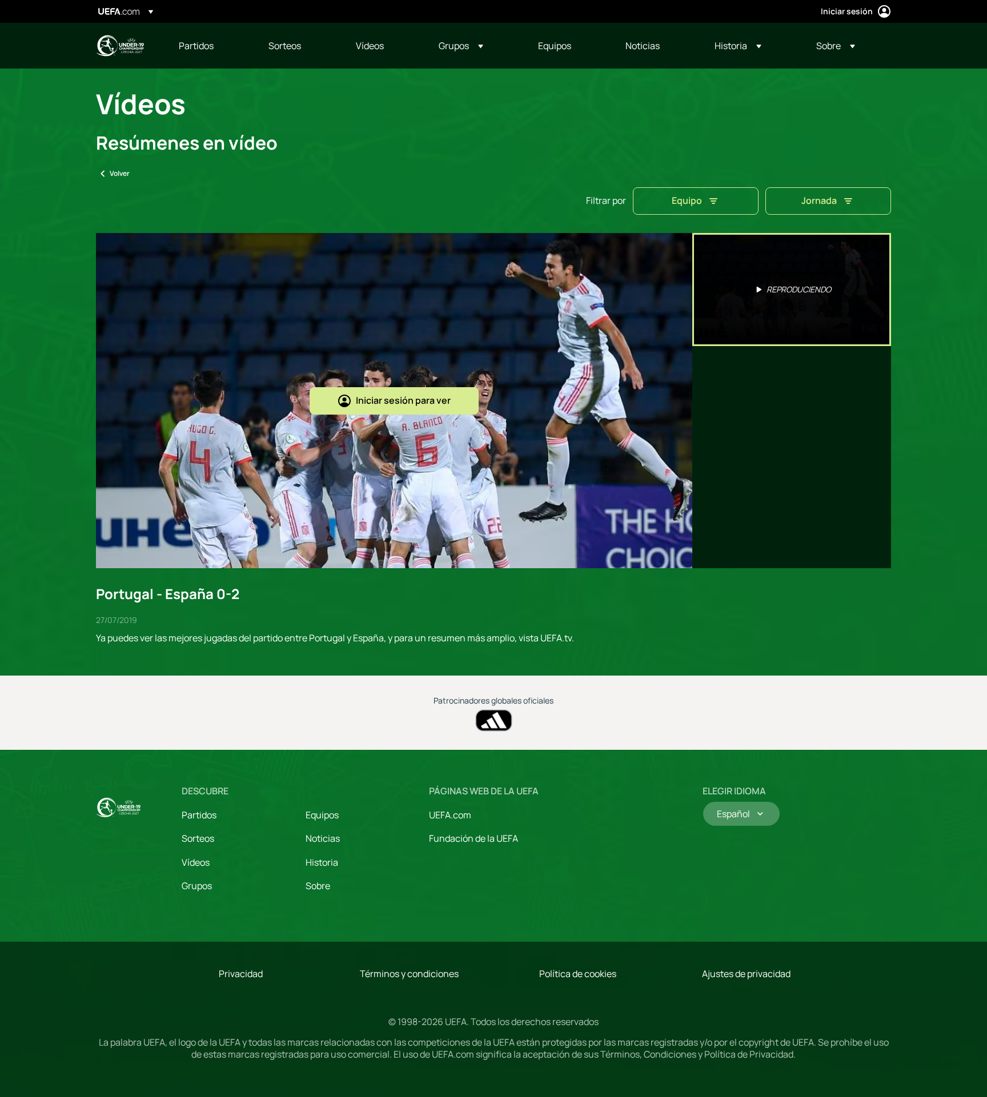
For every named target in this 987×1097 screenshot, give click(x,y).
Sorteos (198, 838)
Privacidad (241, 973)
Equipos (322, 815)
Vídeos (196, 862)
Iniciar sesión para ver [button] (403, 400)
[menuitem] (209, 46)
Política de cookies (577, 973)
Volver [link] (120, 173)
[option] (791, 289)
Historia (322, 862)
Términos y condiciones (409, 973)
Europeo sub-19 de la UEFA (120, 46)
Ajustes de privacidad (746, 973)
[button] (461, 46)
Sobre (318, 885)
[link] (196, 46)
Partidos (199, 815)
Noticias (323, 838)
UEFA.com (450, 815)
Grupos (197, 885)
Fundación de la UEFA (473, 838)
